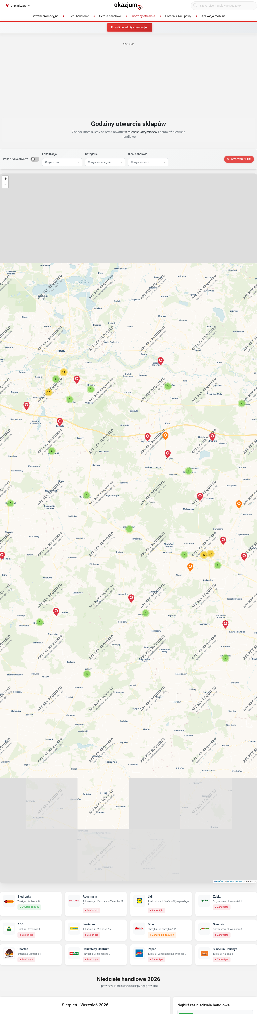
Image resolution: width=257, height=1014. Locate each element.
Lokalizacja (49, 154)
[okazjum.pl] (128, 6)
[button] (129, 529)
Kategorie (91, 154)
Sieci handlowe (137, 154)
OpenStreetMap (235, 881)
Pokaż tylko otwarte (15, 159)
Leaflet (219, 881)
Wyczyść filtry (241, 159)
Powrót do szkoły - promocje (129, 27)
